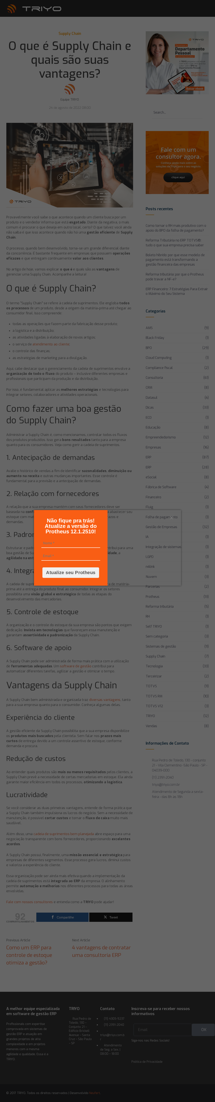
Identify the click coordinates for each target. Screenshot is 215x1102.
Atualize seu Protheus (70, 572)
